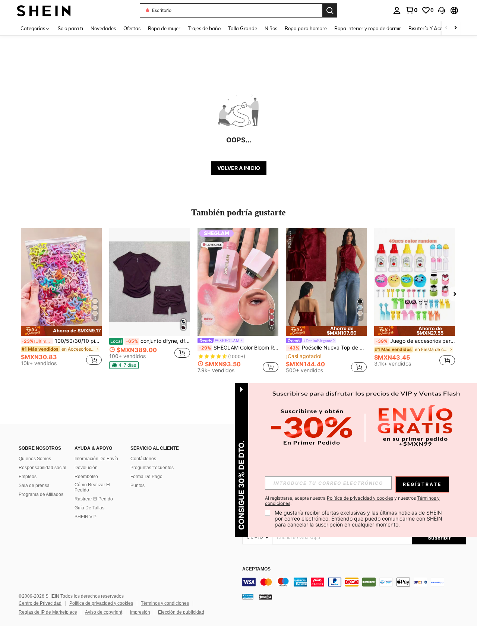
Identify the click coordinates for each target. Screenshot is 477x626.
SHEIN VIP (86, 516)
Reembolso (86, 476)
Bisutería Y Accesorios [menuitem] (432, 28)
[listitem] (61, 300)
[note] (61, 331)
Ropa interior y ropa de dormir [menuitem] (367, 28)
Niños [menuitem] (271, 28)
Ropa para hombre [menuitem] (306, 28)
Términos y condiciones (165, 603)
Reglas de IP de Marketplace (48, 612)
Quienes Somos (35, 458)
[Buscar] (329, 10)
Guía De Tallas (89, 507)
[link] (411, 10)
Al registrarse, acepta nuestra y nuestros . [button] (352, 501)
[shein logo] (44, 10)
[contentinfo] (354, 582)
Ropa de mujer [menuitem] (164, 28)
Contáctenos (143, 458)
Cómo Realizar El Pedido (92, 487)
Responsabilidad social (42, 467)
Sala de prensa (34, 485)
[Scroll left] (446, 28)
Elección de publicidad (181, 612)
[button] (441, 10)
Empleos (28, 476)
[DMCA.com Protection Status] (265, 596)
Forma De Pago (146, 476)
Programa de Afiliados (41, 494)
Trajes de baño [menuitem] (204, 28)
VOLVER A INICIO (238, 168)
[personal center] (396, 10)
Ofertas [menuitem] (131, 28)
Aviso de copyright (103, 612)
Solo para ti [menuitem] (70, 28)
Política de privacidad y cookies (101, 603)
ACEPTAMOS (256, 569)
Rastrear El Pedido (94, 499)
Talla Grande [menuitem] (242, 28)
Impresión (140, 612)
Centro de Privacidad (40, 603)
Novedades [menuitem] (103, 28)
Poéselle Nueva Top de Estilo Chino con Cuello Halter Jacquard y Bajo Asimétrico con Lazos (327, 348)
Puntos (137, 485)
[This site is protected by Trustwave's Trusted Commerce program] (247, 596)
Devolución (86, 467)
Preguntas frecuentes (152, 467)
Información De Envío (96, 458)
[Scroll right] (455, 28)
